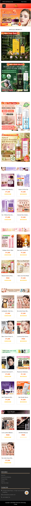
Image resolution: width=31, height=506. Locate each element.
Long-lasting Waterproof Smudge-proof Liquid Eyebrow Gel (8, 432)
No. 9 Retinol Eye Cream (8, 214)
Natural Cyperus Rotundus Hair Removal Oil (8, 275)
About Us (3, 475)
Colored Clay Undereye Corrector (23, 214)
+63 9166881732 (6, 497)
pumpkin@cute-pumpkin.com (9, 494)
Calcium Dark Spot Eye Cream (8, 189)
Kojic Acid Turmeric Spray (23, 250)
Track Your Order (4, 483)
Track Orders (24, 1)
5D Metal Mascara (23, 432)
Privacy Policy (4, 479)
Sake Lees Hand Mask (23, 275)
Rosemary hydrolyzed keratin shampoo (23, 371)
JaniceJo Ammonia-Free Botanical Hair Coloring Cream (8, 371)
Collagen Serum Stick (7, 250)
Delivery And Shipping (6, 477)
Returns (3, 481)
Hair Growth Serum (23, 397)
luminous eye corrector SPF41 (23, 336)
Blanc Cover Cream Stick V (8, 336)
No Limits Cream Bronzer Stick (23, 311)
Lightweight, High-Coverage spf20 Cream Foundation (8, 311)
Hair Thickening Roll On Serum (8, 397)
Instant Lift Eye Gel (23, 189)
